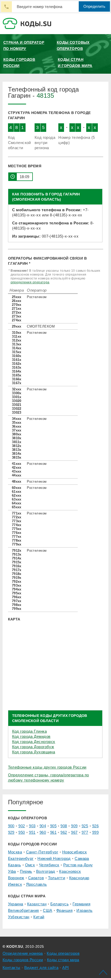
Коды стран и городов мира (75, 62)
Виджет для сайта (41, 967)
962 (63, 832)
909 (74, 826)
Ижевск (15, 884)
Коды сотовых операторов (73, 45)
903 (32, 826)
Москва (15, 852)
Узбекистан (18, 917)
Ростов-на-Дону (78, 865)
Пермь (26, 871)
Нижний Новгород (54, 858)
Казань (14, 865)
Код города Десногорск (33, 741)
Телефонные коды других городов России (47, 767)
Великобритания (23, 910)
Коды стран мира (63, 960)
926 (95, 826)
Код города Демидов (31, 736)
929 (11, 832)
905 (53, 826)
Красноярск (70, 871)
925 (85, 826)
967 (74, 832)
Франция (64, 910)
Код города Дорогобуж (33, 747)
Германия (81, 904)
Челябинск (49, 865)
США (47, 910)
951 (32, 832)
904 (42, 826)
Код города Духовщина (33, 752)
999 (95, 832)
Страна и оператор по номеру (23, 45)
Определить (94, 6)
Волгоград (45, 871)
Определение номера (23, 953)
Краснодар (79, 878)
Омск (30, 865)
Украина (15, 904)
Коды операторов (63, 953)
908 (63, 826)
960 (42, 832)
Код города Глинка (29, 731)
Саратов (36, 878)
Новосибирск (74, 852)
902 (21, 826)
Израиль (84, 910)
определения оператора (30, 282)
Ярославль (36, 884)
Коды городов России (19, 62)
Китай (38, 917)
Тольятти (56, 878)
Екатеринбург (21, 858)
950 (21, 832)
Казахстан (36, 904)
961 (53, 832)
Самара (82, 858)
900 (11, 826)
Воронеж (16, 878)
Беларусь (59, 904)
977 (85, 832)
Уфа (12, 871)
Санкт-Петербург (42, 852)
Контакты (11, 967)
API (65, 967)
